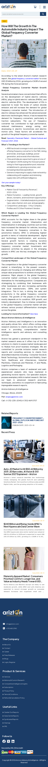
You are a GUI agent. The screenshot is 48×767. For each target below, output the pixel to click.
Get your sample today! (11, 182)
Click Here (34, 314)
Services (7, 677)
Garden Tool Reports (11, 712)
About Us (7, 645)
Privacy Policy (9, 691)
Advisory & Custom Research (14, 680)
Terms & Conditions (11, 694)
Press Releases (9, 655)
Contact (7, 648)
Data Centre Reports (11, 716)
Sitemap (7, 723)
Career (6, 652)
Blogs (6, 659)
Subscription (8, 687)
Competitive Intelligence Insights (15, 684)
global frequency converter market (25, 78)
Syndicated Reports (11, 719)
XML (5, 726)
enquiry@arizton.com (14, 397)
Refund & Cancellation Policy (14, 698)
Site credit (19, 748)
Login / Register (9, 662)
